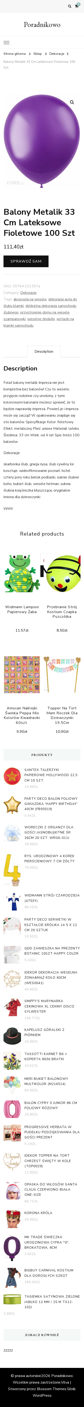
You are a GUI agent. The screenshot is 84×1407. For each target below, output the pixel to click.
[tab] (43, 351)
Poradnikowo (42, 24)
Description (44, 351)
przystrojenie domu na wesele (45, 312)
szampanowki (15, 319)
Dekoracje (28, 292)
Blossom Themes (51, 1389)
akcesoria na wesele (30, 299)
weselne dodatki (41, 319)
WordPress (42, 1395)
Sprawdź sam (26, 261)
